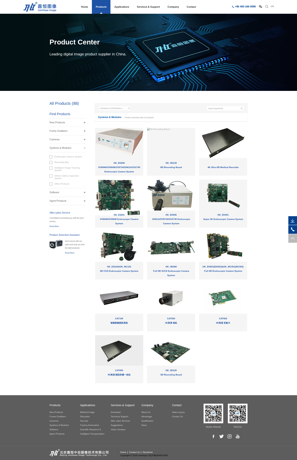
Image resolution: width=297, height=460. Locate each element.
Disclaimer (148, 452)
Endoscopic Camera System (68, 156)
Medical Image (87, 412)
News (144, 425)
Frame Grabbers (58, 131)
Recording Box (61, 162)
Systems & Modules (60, 148)
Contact (191, 7)
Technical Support (119, 416)
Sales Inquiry (178, 412)
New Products (57, 122)
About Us (145, 412)
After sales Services (120, 421)
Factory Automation (89, 425)
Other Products (61, 184)
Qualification (147, 421)
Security (84, 421)
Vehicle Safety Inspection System (66, 177)
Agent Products (58, 201)
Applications (121, 7)
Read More (54, 226)
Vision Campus (118, 429)
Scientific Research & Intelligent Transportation (92, 431)
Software (54, 192)
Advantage (146, 416)
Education (85, 416)
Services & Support (148, 7)
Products (101, 7)
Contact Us (177, 416)
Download (116, 412)
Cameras (55, 139)
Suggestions (117, 425)
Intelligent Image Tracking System (67, 169)
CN (272, 6)
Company (173, 7)
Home (84, 7)
